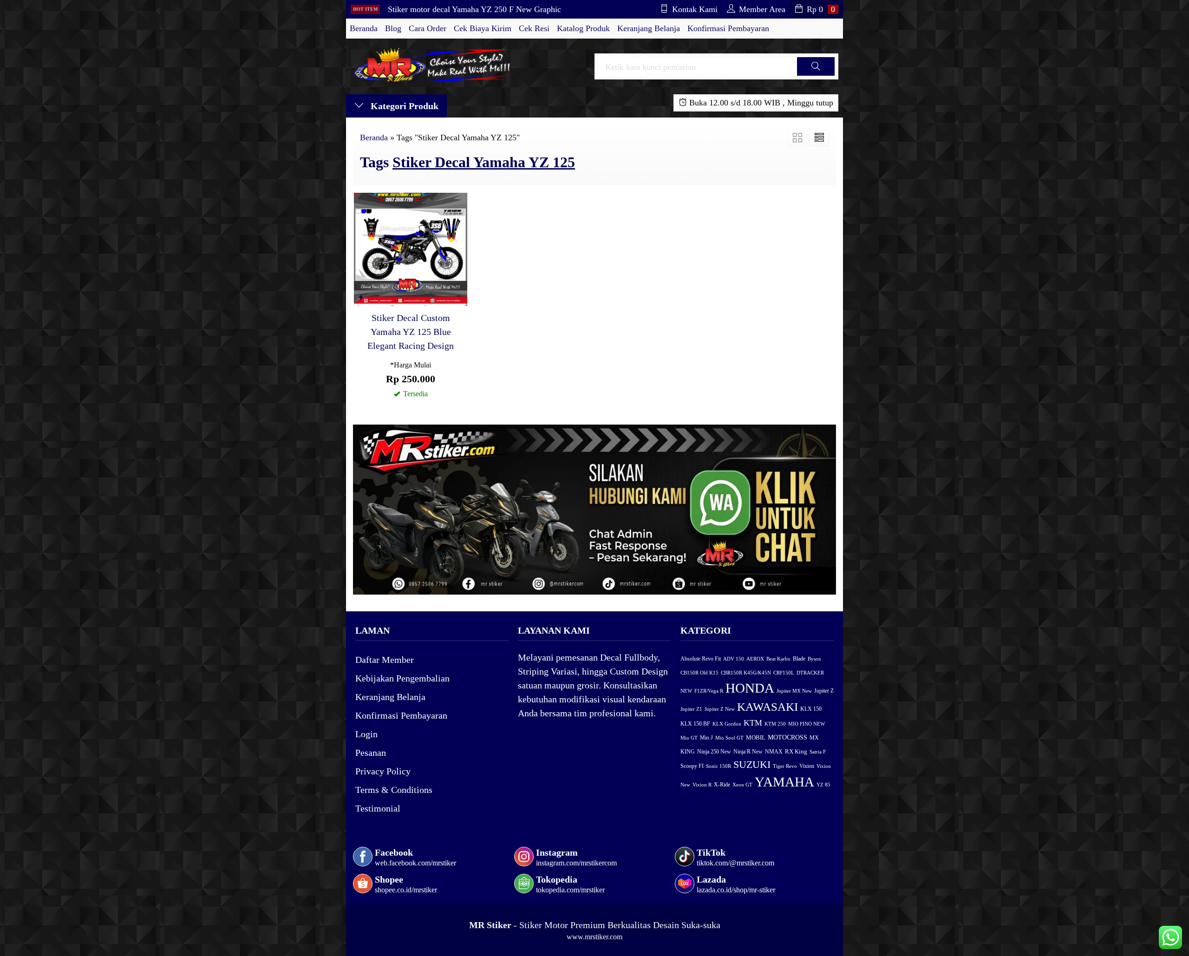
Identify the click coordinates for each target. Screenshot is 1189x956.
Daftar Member (384, 660)
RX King (796, 751)
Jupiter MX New (794, 691)
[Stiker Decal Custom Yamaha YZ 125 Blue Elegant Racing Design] (410, 248)
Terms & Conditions (393, 790)
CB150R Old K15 (699, 672)
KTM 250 (775, 724)
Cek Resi (534, 28)
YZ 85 (823, 784)
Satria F (818, 751)
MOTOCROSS (787, 737)
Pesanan (370, 752)
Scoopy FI (692, 766)
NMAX (774, 752)
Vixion (806, 766)
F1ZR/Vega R (708, 691)
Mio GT (689, 737)
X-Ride (722, 785)
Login (366, 734)
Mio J (706, 737)
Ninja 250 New (714, 751)
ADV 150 (733, 658)
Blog (393, 28)
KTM (753, 722)
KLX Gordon (726, 724)
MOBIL (755, 737)
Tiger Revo (785, 766)
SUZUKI (752, 764)
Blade (799, 659)
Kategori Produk (403, 106)
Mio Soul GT (729, 737)
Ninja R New (748, 751)
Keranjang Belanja (648, 28)
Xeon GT (742, 784)
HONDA (749, 688)
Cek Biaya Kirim (482, 28)
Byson (814, 658)
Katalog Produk (583, 28)
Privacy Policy (383, 771)
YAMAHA (784, 781)
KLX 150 (811, 709)
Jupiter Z (824, 691)
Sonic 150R (718, 766)
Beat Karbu (778, 658)
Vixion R (702, 784)
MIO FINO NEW (806, 724)
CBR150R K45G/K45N (746, 672)
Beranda (364, 28)
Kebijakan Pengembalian (402, 678)
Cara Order (427, 28)
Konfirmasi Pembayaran (728, 28)
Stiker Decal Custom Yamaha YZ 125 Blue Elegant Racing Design (410, 332)
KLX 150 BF (695, 723)
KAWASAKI (767, 707)
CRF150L (783, 672)
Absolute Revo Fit (700, 658)
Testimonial (377, 808)
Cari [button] (815, 75)
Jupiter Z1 (691, 709)
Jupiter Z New (720, 709)
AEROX (755, 658)
